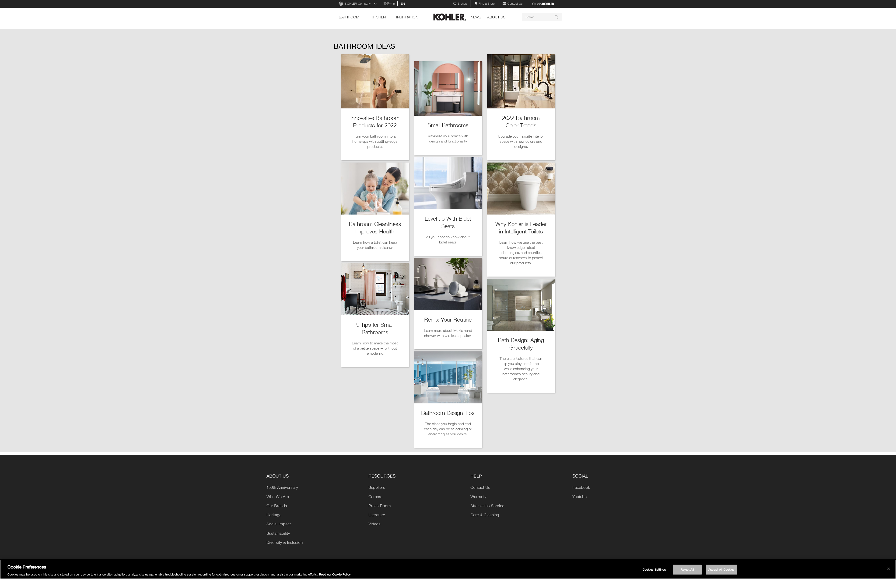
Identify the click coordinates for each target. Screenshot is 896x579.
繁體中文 (389, 3)
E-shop (462, 3)
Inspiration (407, 17)
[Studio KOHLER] (543, 3)
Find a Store (487, 3)
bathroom (349, 17)
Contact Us (515, 3)
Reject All (687, 569)
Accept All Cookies (721, 569)
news (476, 17)
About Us (496, 17)
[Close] (888, 569)
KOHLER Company (358, 3)
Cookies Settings (654, 569)
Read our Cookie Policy (335, 574)
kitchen (378, 17)
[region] (448, 569)
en (403, 3)
